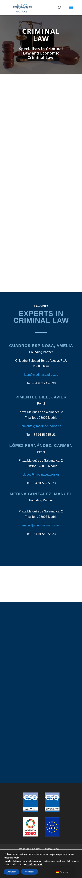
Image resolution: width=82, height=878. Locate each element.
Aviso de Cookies (29, 849)
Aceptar (11, 871)
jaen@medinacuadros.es (41, 374)
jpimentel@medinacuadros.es (41, 426)
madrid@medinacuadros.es (41, 525)
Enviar (56, 700)
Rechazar (29, 871)
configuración (35, 864)
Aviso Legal (52, 849)
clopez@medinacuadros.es (41, 474)
